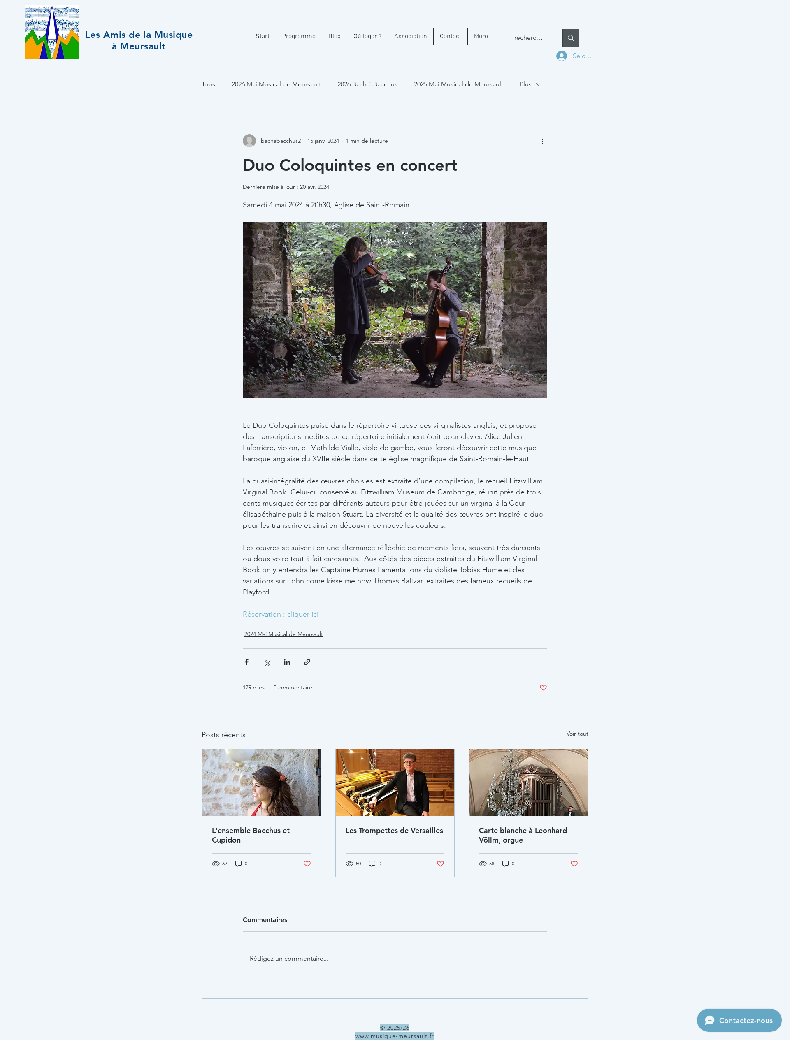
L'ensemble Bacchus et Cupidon (251, 835)
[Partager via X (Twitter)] (267, 662)
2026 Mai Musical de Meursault (276, 84)
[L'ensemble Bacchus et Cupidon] (261, 782)
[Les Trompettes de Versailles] (395, 782)
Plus (526, 84)
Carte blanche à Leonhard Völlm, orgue (523, 835)
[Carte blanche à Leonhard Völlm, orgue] (528, 782)
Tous (208, 84)
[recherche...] (570, 38)
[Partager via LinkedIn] (287, 662)
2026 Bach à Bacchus (367, 84)
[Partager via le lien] (307, 662)
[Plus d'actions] (542, 141)
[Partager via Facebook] (247, 662)
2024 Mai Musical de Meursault (283, 634)
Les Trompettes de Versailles (394, 830)
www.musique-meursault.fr (395, 1036)
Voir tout (577, 733)
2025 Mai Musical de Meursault (458, 84)
